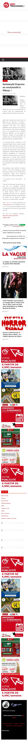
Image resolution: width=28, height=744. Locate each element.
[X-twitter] (18, 736)
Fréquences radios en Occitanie (8, 518)
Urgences (3, 498)
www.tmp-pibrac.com (8, 204)
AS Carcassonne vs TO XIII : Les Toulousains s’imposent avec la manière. (13, 237)
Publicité (22, 723)
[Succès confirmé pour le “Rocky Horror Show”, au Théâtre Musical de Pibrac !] (14, 317)
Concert (5, 80)
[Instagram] (9, 736)
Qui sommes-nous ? (7, 723)
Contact (16, 723)
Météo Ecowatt (4, 495)
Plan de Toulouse (5, 513)
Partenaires (9, 725)
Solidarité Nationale (5, 503)
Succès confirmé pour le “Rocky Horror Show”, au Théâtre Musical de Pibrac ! (12, 334)
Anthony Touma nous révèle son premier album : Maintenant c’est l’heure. (14, 231)
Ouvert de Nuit (4, 500)
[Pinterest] (23, 736)
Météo (2, 505)
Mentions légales (17, 725)
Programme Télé (5, 508)
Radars (3, 510)
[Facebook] (5, 736)
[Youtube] (14, 736)
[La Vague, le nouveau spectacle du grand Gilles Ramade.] (14, 247)
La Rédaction (13, 93)
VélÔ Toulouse (4, 515)
